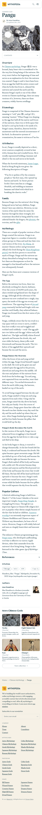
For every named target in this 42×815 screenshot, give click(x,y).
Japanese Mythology (9, 750)
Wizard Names (7, 785)
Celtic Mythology (27, 741)
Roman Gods (7, 774)
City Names (25, 785)
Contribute (25, 729)
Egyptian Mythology (28, 744)
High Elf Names (8, 792)
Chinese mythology (12, 66)
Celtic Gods (25, 761)
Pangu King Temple (26, 501)
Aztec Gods (6, 761)
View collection (20, 666)
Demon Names (26, 792)
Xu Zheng (27, 244)
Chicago (7, 569)
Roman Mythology (9, 753)
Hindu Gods (25, 768)
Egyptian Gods (26, 765)
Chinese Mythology (16, 680)
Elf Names (5, 782)
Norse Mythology (27, 750)
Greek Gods (6, 768)
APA (22, 569)
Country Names (8, 788)
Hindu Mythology (27, 747)
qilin (18, 222)
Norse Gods (25, 771)
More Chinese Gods (12, 611)
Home (4, 680)
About (23, 726)
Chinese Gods (7, 765)
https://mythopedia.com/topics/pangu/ (23, 576)
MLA (15, 569)
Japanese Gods (7, 771)
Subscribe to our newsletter (12, 711)
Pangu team (7, 537)
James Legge (33, 163)
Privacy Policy (29, 799)
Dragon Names (26, 788)
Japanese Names (27, 782)
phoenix (32, 219)
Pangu (29, 680)
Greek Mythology (8, 747)
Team (4, 729)
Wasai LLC (10, 799)
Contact (5, 732)
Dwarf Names (7, 795)
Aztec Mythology (8, 741)
